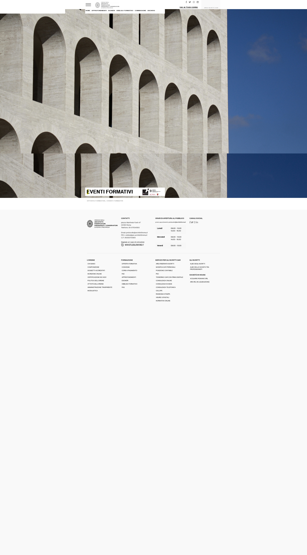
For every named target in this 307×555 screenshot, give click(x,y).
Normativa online (163, 301)
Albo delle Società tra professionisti (199, 268)
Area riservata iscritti (165, 264)
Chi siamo (91, 264)
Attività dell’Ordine (96, 284)
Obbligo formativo (129, 284)
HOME (88, 10)
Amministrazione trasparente (100, 287)
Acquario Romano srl (199, 278)
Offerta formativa (129, 264)
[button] (189, 6)
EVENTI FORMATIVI (115, 201)
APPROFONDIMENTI (99, 10)
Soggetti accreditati (96, 270)
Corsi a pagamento (129, 270)
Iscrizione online (95, 274)
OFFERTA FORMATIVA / (97, 201)
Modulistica (93, 291)
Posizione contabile (164, 270)
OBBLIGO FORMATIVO (124, 10)
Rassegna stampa (163, 294)
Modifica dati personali (165, 267)
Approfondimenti (129, 277)
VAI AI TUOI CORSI (189, 7)
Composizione (93, 267)
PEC (157, 274)
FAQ (123, 287)
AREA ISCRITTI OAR (211, 7)
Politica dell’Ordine (96, 280)
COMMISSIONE (140, 10)
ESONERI (111, 10)
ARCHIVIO (151, 10)
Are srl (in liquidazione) (200, 282)
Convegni (126, 267)
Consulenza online (164, 280)
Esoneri (125, 280)
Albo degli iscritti (197, 264)
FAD (123, 274)
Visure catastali (162, 297)
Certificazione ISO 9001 (97, 277)
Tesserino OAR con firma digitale (169, 277)
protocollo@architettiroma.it (177, 222)
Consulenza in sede (164, 284)
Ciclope (159, 291)
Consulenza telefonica (166, 287)
